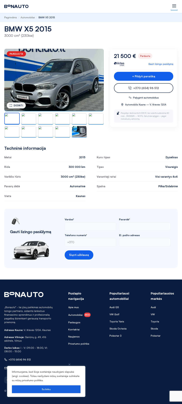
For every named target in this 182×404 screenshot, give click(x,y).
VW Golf (114, 314)
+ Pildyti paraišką (143, 76)
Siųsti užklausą (79, 255)
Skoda (154, 328)
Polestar (155, 335)
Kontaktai (74, 329)
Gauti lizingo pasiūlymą (160, 64)
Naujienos (74, 336)
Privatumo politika (78, 343)
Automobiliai (28, 17)
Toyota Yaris (116, 321)
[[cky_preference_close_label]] (69, 364)
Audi (153, 307)
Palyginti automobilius (146, 97)
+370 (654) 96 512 (146, 88)
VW (153, 314)
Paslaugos (74, 322)
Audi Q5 (114, 307)
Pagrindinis (10, 17)
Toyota (155, 321)
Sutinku (46, 389)
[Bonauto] (16, 6)
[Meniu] (174, 6)
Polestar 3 (115, 335)
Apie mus (73, 307)
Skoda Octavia (118, 328)
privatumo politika (32, 380)
